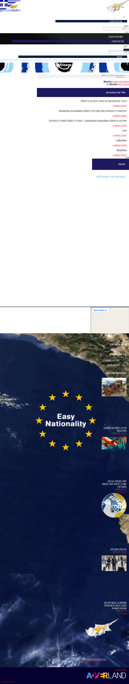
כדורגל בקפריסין (118, 549)
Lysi (124, 130)
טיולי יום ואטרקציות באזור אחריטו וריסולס (104, 101)
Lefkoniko (121, 140)
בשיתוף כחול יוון (8, 681)
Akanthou (122, 150)
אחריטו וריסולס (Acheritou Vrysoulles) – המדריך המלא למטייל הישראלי (88, 120)
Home (119, 57)
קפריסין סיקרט (115, 16)
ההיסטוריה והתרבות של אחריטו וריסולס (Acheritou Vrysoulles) (93, 110)
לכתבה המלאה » (119, 106)
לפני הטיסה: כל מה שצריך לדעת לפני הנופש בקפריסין (114, 484)
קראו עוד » (122, 436)
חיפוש (126, 26)
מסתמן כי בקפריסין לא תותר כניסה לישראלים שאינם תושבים (115, 605)
